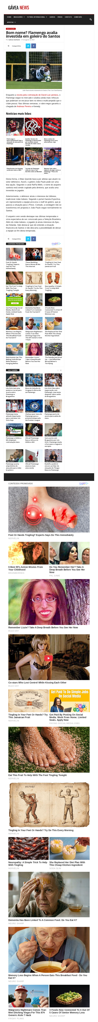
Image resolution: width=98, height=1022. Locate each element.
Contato (68, 17)
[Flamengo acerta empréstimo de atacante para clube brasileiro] (14, 455)
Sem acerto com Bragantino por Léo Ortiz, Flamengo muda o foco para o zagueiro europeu (53, 442)
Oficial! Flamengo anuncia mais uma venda (32, 466)
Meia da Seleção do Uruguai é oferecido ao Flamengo (33, 390)
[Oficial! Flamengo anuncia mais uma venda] (34, 455)
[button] (90, 19)
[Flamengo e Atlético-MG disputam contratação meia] (14, 429)
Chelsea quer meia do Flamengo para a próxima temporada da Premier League (33, 417)
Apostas (10, 22)
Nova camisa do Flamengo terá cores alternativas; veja (51, 140)
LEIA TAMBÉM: (13, 370)
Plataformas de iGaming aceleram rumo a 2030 (15, 169)
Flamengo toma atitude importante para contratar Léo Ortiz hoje (13, 417)
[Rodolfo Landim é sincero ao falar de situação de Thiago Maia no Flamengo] (53, 455)
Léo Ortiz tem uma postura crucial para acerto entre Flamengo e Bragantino (13, 392)
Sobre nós (78, 17)
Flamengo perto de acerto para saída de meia (53, 416)
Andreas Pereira (24, 106)
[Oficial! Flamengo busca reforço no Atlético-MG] (34, 429)
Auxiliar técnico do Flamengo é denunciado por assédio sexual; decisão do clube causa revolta (33, 142)
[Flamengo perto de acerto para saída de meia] (53, 405)
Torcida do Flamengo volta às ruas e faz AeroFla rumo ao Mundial (33, 170)
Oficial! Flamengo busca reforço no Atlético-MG (32, 440)
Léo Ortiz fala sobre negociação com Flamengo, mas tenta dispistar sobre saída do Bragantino (53, 392)
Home (9, 17)
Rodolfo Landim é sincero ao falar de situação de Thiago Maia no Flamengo (52, 467)
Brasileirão (18, 17)
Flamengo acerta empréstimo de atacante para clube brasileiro (13, 467)
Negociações (11, 29)
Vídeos (59, 17)
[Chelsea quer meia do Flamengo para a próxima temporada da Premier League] (34, 405)
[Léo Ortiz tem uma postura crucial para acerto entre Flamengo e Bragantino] (14, 379)
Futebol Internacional (36, 17)
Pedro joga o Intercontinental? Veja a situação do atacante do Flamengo (15, 141)
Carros (52, 17)
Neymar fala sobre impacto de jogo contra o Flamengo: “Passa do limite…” (52, 171)
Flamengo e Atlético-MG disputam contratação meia (14, 440)
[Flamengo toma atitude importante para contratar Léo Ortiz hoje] (14, 405)
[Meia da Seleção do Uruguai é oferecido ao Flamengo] (34, 379)
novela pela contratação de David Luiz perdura (37, 95)
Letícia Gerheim (14, 40)
